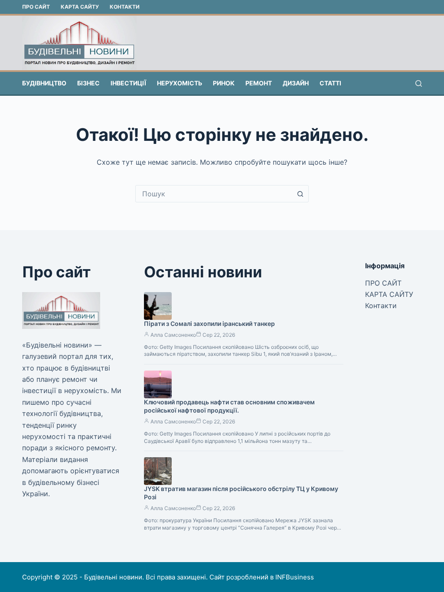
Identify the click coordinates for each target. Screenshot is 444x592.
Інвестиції (128, 83)
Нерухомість (179, 83)
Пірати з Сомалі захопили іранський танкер (209, 323)
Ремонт (258, 83)
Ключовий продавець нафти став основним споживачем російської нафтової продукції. (229, 406)
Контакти (125, 6)
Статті (330, 83)
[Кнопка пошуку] (300, 193)
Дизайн (296, 83)
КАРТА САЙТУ (80, 6)
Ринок (224, 83)
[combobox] (214, 193)
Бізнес (88, 83)
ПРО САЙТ (36, 6)
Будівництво (44, 83)
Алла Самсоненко (173, 335)
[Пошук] (418, 83)
